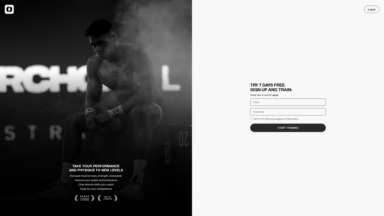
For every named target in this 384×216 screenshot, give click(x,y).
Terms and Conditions (274, 118)
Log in (371, 9)
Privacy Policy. (292, 118)
